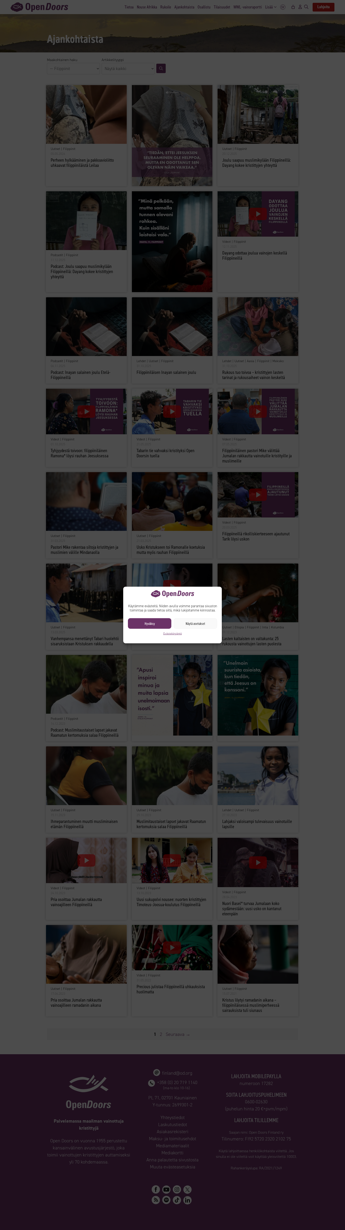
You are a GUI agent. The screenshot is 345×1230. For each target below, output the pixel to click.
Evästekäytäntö (172, 633)
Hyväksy (150, 623)
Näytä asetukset (195, 623)
